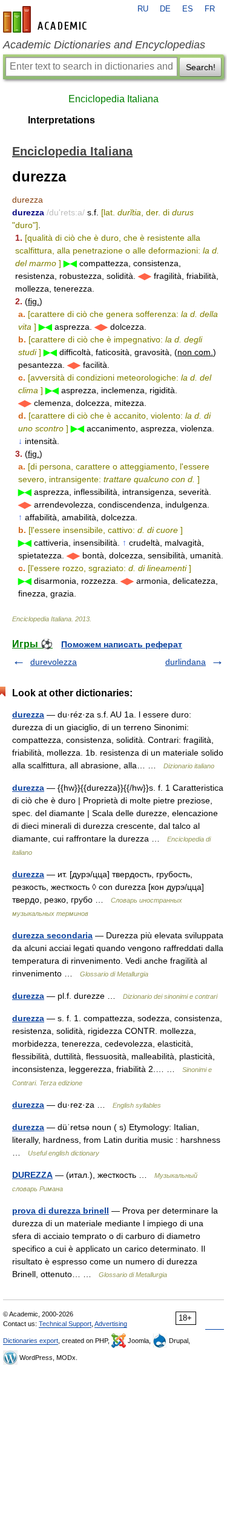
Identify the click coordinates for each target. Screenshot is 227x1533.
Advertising (110, 1323)
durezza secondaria (52, 935)
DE (165, 9)
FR (210, 9)
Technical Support (65, 1323)
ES (187, 9)
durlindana (185, 662)
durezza (28, 714)
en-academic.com (46, 19)
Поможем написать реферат (121, 644)
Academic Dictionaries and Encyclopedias (104, 45)
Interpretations (61, 120)
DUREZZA (32, 1175)
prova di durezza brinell (60, 1210)
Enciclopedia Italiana (113, 99)
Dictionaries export (30, 1340)
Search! (200, 67)
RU (142, 9)
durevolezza (53, 662)
